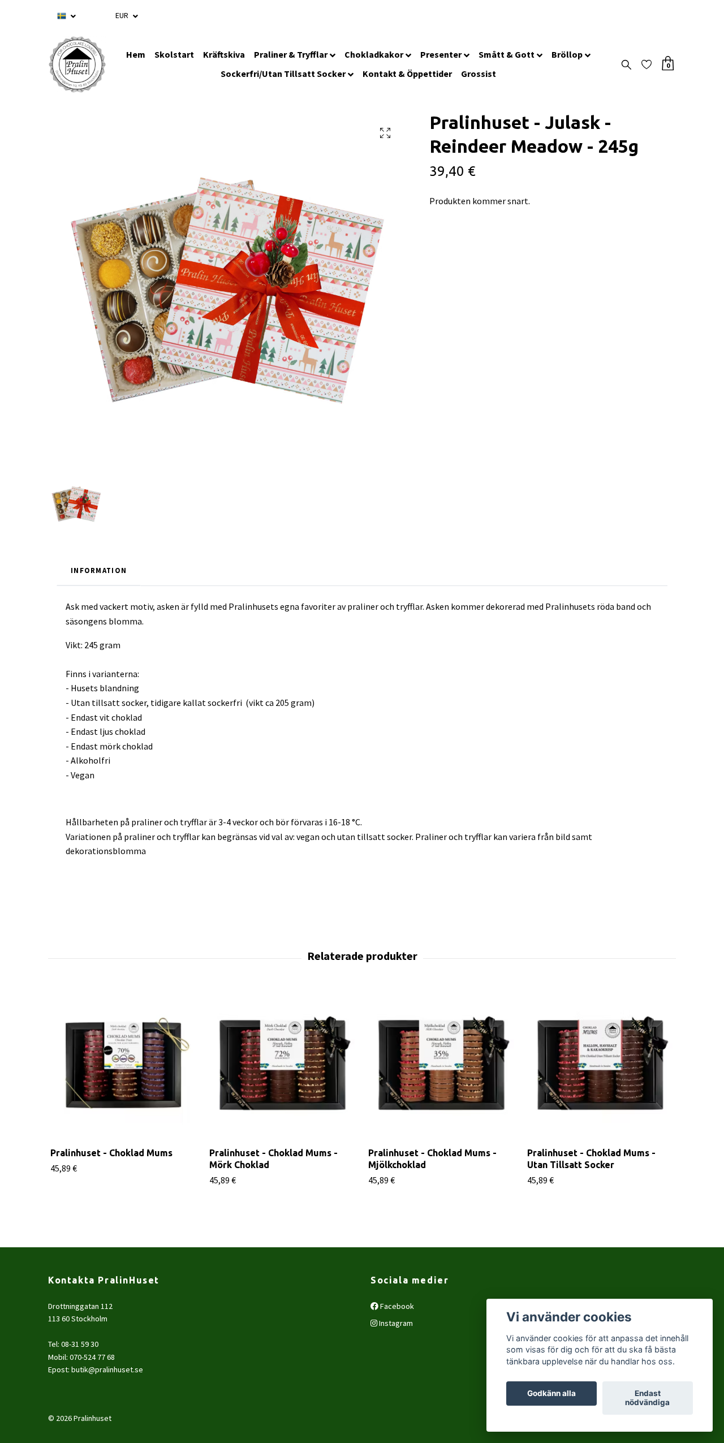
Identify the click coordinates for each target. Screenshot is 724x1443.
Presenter (441, 54)
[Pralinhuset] (77, 64)
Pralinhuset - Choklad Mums (111, 1153)
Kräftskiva (224, 54)
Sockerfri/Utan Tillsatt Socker (283, 73)
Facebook (396, 1306)
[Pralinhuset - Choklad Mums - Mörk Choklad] (282, 1065)
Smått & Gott (507, 54)
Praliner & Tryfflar (290, 54)
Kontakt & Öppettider (407, 73)
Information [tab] (99, 570)
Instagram (395, 1323)
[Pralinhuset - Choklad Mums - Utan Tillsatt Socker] (600, 1065)
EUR (122, 15)
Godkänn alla (551, 1393)
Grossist (478, 73)
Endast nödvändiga (647, 1398)
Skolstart (174, 54)
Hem (135, 54)
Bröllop (567, 54)
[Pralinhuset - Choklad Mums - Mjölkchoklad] (441, 1065)
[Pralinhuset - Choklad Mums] (123, 1065)
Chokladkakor (373, 54)
